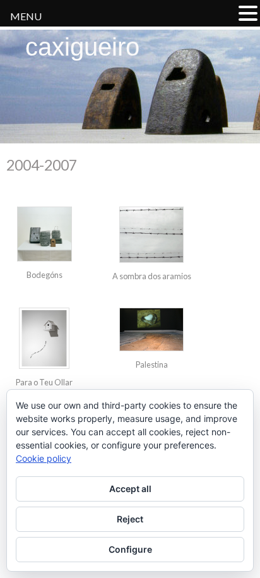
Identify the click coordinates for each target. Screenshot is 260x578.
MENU (26, 16)
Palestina (152, 364)
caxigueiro (82, 47)
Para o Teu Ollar (44, 382)
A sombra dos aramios (151, 276)
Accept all (130, 488)
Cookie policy (43, 458)
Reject (130, 519)
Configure (130, 549)
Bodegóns (44, 275)
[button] (248, 12)
